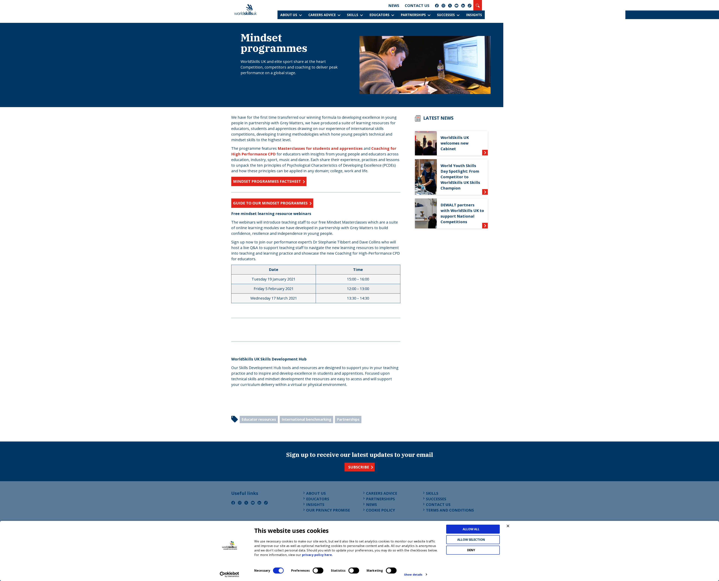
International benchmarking (306, 419)
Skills (352, 15)
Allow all (471, 529)
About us (288, 15)
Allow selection (471, 540)
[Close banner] (508, 526)
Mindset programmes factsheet (267, 181)
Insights (474, 15)
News (393, 5)
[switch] (318, 571)
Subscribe (358, 467)
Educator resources (259, 419)
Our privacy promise (328, 510)
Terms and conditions (450, 510)
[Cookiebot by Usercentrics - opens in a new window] (229, 574)
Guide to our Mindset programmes (270, 203)
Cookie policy (380, 510)
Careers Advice (322, 15)
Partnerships (413, 15)
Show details (413, 574)
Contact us (417, 5)
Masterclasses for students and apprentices (320, 148)
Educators (379, 15)
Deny (471, 550)
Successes (446, 15)
